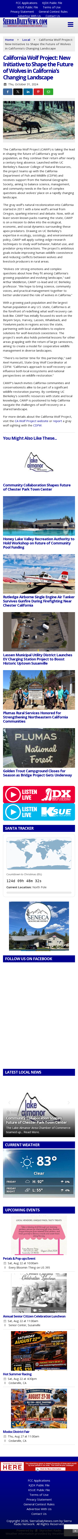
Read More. (32, 1132)
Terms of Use (52, 7)
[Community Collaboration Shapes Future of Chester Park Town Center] (39, 462)
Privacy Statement (22, 11)
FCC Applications (26, 3)
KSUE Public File (27, 7)
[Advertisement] (39, 926)
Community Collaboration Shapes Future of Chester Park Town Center (36, 1120)
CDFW (37, 425)
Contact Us (53, 16)
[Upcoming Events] (39, 1235)
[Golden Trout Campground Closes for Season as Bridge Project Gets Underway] (39, 748)
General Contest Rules (53, 11)
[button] (70, 24)
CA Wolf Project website (31, 421)
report (57, 421)
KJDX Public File (52, 3)
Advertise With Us (29, 16)
